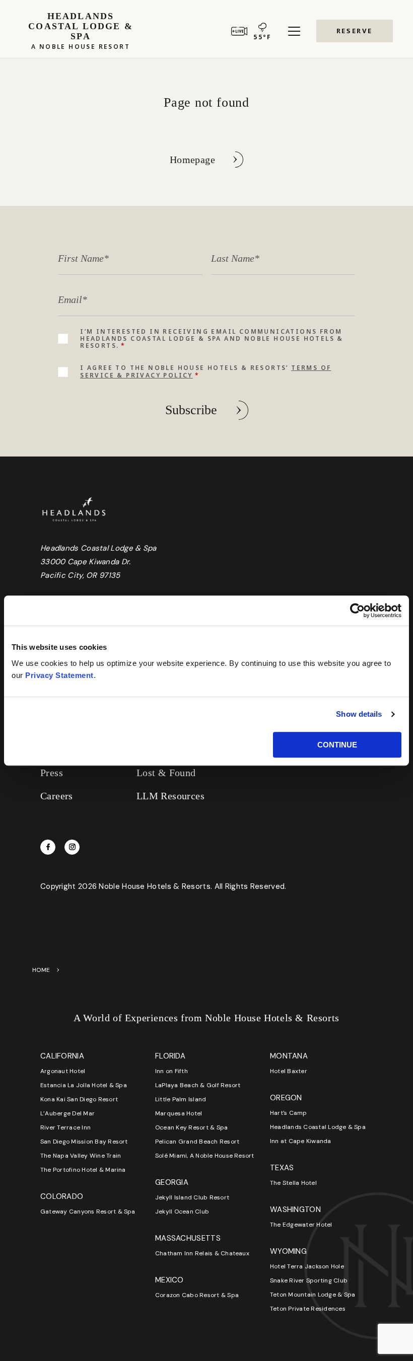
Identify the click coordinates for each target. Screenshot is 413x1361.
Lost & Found (166, 772)
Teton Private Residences (308, 1309)
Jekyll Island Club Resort (192, 1197)
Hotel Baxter (288, 1071)
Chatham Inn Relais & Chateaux (202, 1253)
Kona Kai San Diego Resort (79, 1099)
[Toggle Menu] (294, 31)
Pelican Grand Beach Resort (197, 1142)
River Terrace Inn (65, 1127)
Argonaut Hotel (62, 1071)
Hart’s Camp (288, 1113)
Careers (56, 795)
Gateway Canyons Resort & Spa (87, 1211)
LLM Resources (170, 795)
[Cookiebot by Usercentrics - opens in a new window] (357, 610)
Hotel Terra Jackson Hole (307, 1266)
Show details (359, 714)
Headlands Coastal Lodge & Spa (318, 1127)
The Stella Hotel (293, 1183)
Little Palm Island (180, 1099)
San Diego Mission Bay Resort (84, 1142)
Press (51, 772)
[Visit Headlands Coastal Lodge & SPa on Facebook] (47, 847)
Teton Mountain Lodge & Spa (312, 1295)
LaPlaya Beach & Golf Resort (197, 1085)
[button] (354, 31)
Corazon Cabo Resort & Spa (197, 1295)
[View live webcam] (239, 31)
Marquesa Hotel (178, 1113)
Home (41, 970)
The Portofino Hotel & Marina (83, 1170)
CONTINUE (337, 744)
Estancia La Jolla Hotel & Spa (83, 1085)
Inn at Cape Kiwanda (300, 1141)
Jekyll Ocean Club (182, 1211)
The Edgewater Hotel (301, 1225)
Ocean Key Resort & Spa (191, 1127)
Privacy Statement (59, 675)
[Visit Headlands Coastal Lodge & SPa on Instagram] (72, 847)
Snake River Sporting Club (309, 1280)
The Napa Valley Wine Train (80, 1156)
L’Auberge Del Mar (67, 1113)
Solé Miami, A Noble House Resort (204, 1156)
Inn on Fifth (171, 1071)
